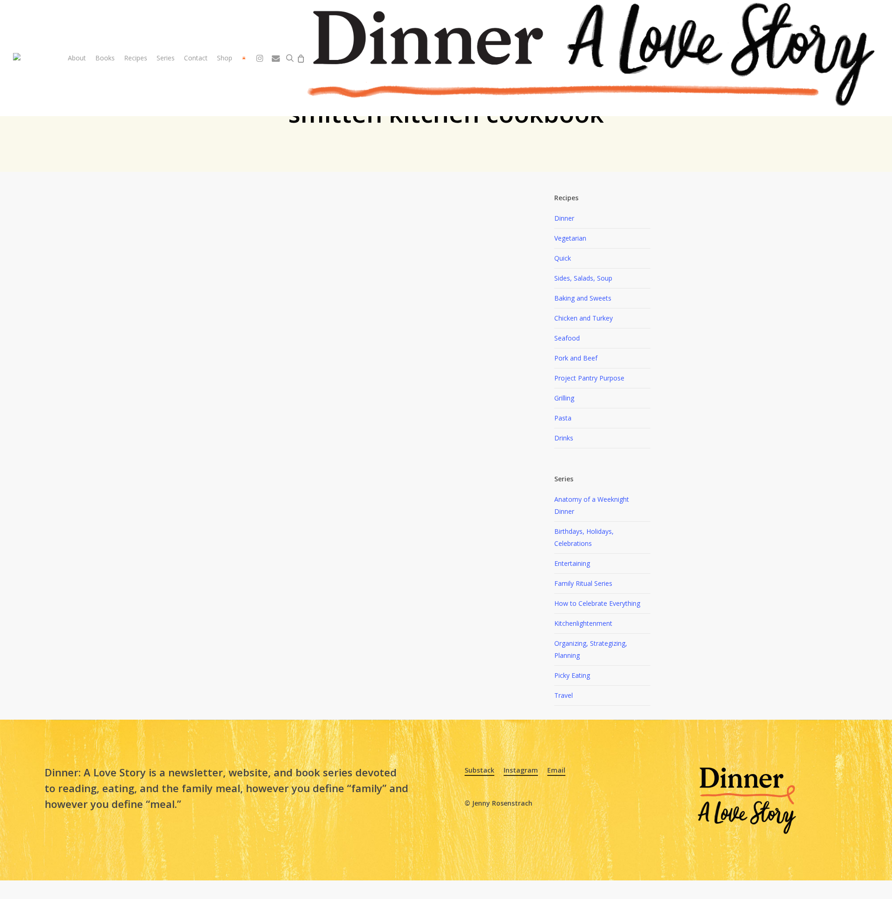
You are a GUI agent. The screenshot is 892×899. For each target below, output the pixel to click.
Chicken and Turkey (583, 318)
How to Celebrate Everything (597, 603)
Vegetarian (570, 238)
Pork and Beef (575, 358)
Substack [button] (479, 770)
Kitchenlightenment (583, 623)
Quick (562, 258)
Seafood (567, 338)
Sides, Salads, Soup (583, 278)
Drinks (563, 437)
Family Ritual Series (583, 583)
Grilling (564, 398)
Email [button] (556, 770)
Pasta (562, 417)
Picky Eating (572, 675)
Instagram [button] (521, 770)
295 (308, 385)
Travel (563, 695)
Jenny (275, 385)
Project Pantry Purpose (589, 378)
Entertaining (572, 563)
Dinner (564, 218)
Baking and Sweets (582, 298)
